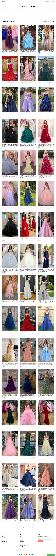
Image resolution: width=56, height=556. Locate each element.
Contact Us (21, 540)
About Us (21, 537)
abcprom (28, 550)
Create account (47, 1)
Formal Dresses (49, 11)
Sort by (45, 21)
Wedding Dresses (11, 11)
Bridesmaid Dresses (20, 11)
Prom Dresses (29, 11)
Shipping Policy (22, 541)
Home (4, 11)
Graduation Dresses (28, 14)
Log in (42, 1)
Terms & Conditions (22, 545)
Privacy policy (21, 546)
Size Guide (21, 542)
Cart (53, 1)
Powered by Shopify (31, 550)
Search (20, 536)
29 (32, 527)
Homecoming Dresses (38, 11)
